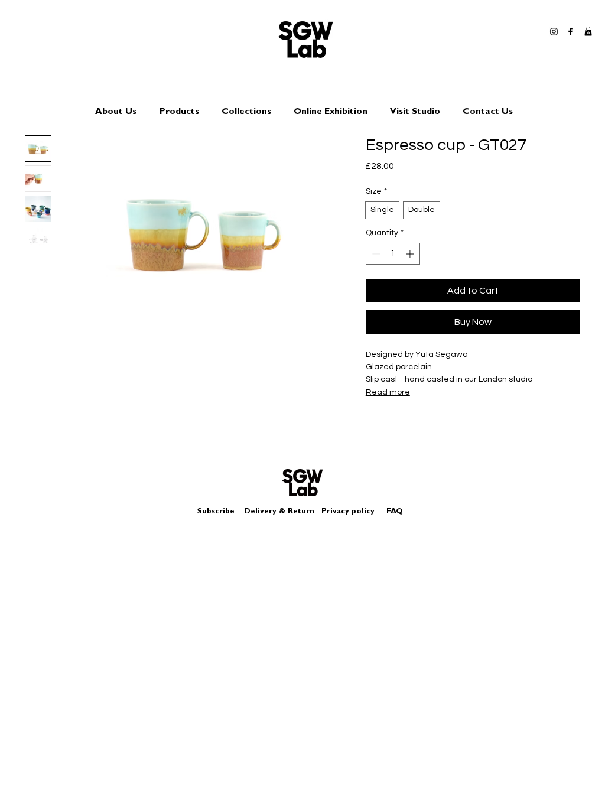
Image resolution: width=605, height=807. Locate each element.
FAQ (394, 512)
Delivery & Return (279, 512)
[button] (588, 31)
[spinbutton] (393, 253)
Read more (388, 392)
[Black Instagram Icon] (554, 32)
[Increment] (411, 253)
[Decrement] (374, 253)
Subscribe (216, 512)
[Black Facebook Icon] (570, 32)
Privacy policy (352, 512)
